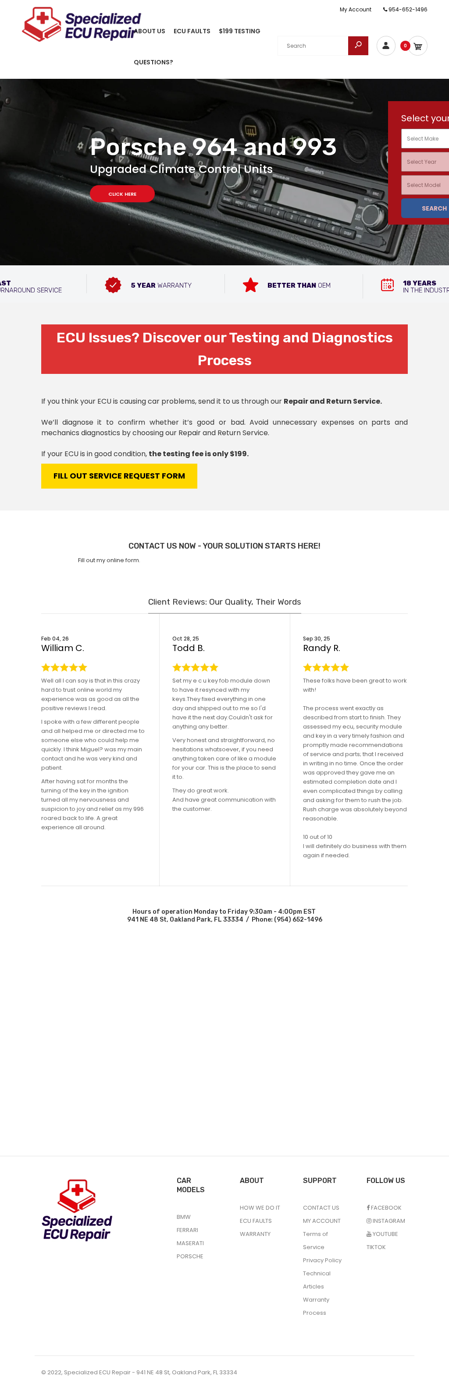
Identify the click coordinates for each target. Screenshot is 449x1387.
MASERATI (190, 1243)
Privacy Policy (322, 1260)
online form (123, 560)
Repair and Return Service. (333, 401)
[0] (418, 46)
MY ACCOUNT (322, 1221)
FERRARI (187, 1230)
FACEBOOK (386, 1208)
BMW (184, 1217)
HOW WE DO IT (260, 1208)
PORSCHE (190, 1256)
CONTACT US (321, 1208)
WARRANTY (255, 1234)
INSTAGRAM (388, 1221)
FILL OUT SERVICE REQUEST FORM (119, 475)
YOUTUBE (384, 1234)
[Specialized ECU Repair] (81, 24)
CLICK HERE (122, 193)
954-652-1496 (407, 9)
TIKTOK (376, 1247)
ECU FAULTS (256, 1221)
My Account (355, 9)
